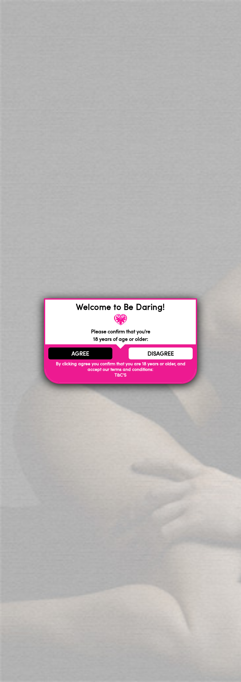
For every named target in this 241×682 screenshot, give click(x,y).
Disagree (160, 353)
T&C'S (120, 375)
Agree (80, 353)
